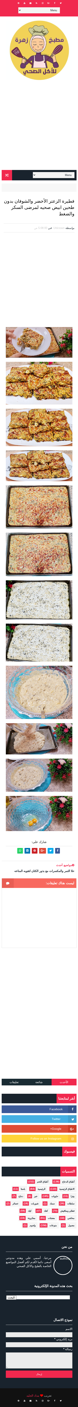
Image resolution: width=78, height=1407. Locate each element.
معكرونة (31, 1218)
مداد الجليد (32, 1395)
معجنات (51, 1218)
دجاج (21, 1196)
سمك (52, 1203)
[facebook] (55, 3)
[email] (30, 3)
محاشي (70, 1218)
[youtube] (24, 3)
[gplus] (49, 3)
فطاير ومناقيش (67, 1211)
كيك (29, 1211)
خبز (35, 1196)
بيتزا (72, 1196)
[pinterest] (18, 3)
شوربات (34, 1203)
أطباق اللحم (42, 1181)
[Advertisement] (39, 127)
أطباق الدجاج (68, 1181)
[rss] (37, 3)
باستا (23, 1189)
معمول (71, 1225)
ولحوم (33, 1225)
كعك (46, 1211)
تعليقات (14, 1082)
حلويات (54, 1196)
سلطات (70, 1203)
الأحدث (64, 1082)
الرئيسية (41, 1189)
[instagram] (43, 3)
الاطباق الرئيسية (66, 1189)
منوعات (53, 1225)
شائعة (39, 1082)
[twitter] (61, 3)
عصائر (15, 1203)
